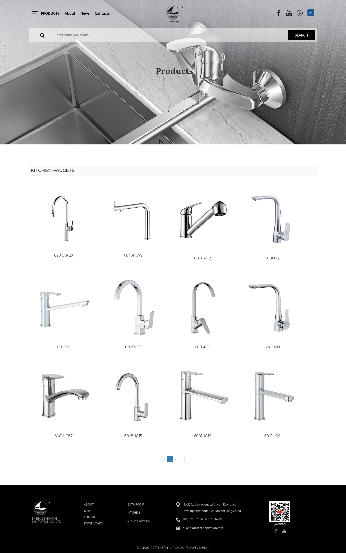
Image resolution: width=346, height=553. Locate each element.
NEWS (88, 511)
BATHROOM (135, 504)
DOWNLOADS (93, 523)
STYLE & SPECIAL (138, 521)
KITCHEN (133, 513)
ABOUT (89, 504)
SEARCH (301, 35)
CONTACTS (91, 517)
